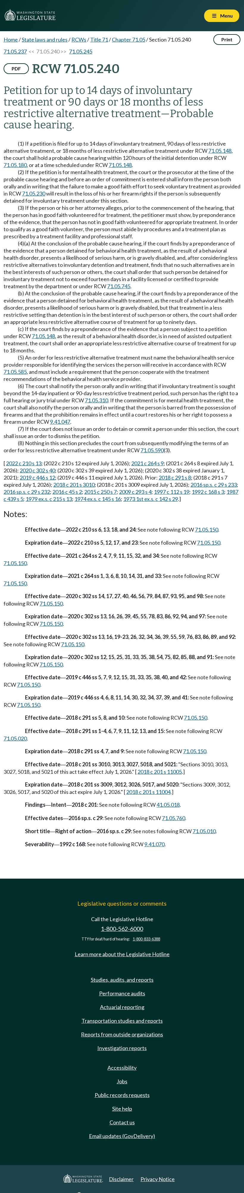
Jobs (122, 1081)
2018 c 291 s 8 (175, 477)
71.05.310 (96, 400)
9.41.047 (60, 421)
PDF (16, 68)
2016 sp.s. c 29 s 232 (27, 491)
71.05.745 (118, 286)
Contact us (122, 1122)
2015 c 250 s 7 (100, 491)
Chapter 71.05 (128, 39)
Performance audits (122, 993)
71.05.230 (33, 193)
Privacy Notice (157, 1179)
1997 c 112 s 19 (171, 491)
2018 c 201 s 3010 (74, 484)
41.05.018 (168, 804)
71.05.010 (204, 831)
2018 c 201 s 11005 (159, 771)
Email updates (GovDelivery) (122, 1136)
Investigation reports (122, 1048)
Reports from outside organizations (122, 1034)
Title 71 (99, 39)
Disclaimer (121, 1179)
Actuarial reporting (122, 1007)
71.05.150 (206, 529)
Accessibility (122, 1067)
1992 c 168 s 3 (208, 491)
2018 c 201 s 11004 (148, 792)
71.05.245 (80, 51)
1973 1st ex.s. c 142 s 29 (150, 499)
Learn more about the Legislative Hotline (122, 954)
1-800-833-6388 (146, 939)
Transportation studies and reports (122, 1020)
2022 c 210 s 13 (23, 463)
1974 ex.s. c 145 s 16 (97, 499)
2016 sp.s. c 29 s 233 (213, 484)
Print (226, 39)
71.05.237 (15, 51)
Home (11, 39)
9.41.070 (154, 844)
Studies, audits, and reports (122, 979)
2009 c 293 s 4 (135, 491)
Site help (122, 1108)
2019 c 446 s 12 (37, 477)
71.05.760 (173, 818)
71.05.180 (15, 165)
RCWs (78, 39)
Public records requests (122, 1095)
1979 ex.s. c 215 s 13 (49, 499)
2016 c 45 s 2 (67, 491)
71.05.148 (220, 150)
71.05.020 (15, 738)
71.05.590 (152, 450)
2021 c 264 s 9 (147, 463)
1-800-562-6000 (122, 928)
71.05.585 (15, 371)
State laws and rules (45, 39)
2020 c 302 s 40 (37, 470)
